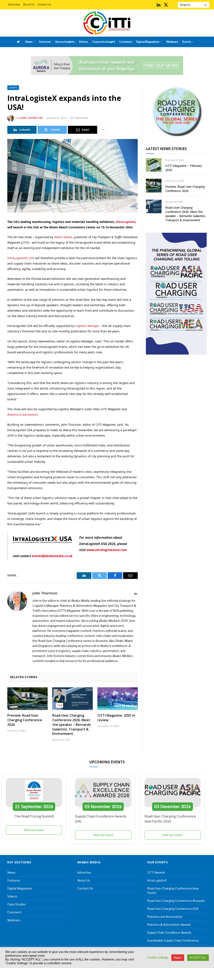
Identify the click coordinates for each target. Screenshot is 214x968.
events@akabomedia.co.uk (52, 556)
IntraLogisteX (125, 222)
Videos (83, 41)
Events (186, 41)
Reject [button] (178, 957)
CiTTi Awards (156, 872)
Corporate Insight (103, 41)
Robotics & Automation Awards (169, 924)
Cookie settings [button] (157, 957)
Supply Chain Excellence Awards (169, 932)
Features (45, 41)
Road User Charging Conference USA (172, 908)
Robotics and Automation (165, 916)
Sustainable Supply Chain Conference (173, 940)
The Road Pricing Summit (34, 816)
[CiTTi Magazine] (107, 23)
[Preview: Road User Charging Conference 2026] (27, 698)
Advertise (14, 4)
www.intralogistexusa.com (107, 550)
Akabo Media (63, 237)
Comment (125, 41)
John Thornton (31, 118)
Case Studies (16, 904)
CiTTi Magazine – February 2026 (183, 168)
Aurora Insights (65, 41)
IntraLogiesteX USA (20, 258)
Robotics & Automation (22, 415)
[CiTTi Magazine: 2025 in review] (117, 698)
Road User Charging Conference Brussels (176, 900)
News (28, 41)
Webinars (172, 41)
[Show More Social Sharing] (102, 130)
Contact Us (44, 4)
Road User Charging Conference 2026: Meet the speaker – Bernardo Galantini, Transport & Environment (71, 724)
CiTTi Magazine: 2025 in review (116, 717)
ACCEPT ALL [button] (198, 957)
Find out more (34, 830)
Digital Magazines (147, 41)
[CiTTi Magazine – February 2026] (154, 165)
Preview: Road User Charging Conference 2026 (24, 720)
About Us (28, 4)
